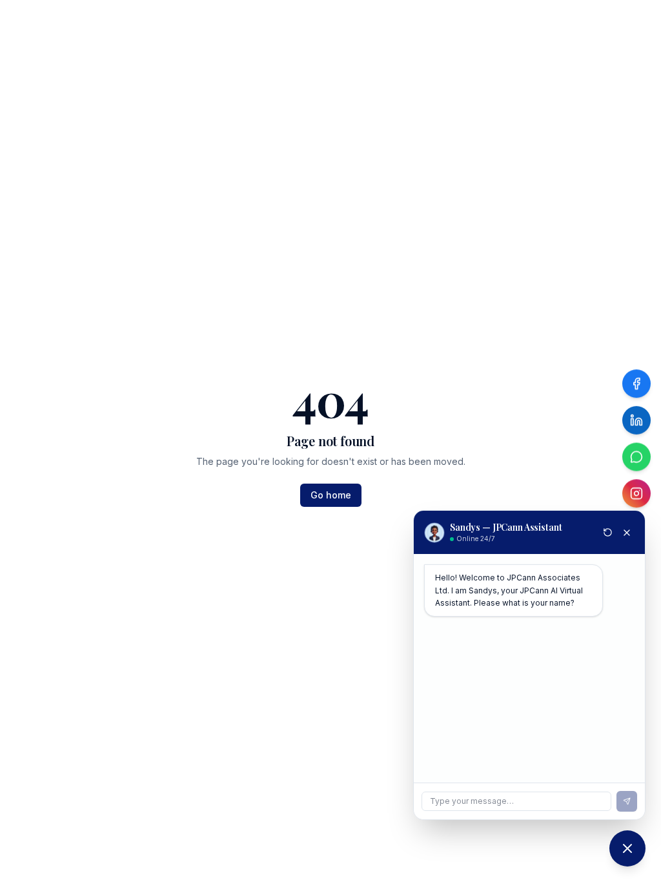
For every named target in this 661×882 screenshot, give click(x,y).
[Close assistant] (627, 532)
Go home (330, 494)
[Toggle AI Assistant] (627, 848)
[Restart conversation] (607, 532)
